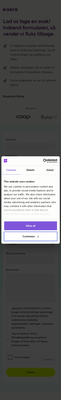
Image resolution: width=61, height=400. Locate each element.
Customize (29, 236)
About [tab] (50, 169)
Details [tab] (30, 169)
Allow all (30, 225)
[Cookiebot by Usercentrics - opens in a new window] (43, 161)
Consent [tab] (11, 169)
